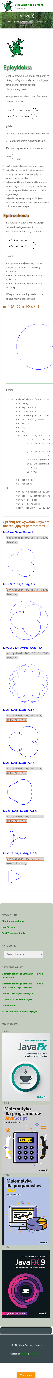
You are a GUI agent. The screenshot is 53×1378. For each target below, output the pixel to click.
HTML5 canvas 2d (23, 22)
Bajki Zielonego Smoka (13, 933)
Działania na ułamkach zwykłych (18, 999)
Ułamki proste (9, 1005)
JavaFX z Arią (8, 927)
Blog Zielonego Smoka (29, 4)
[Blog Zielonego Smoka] (7, 6)
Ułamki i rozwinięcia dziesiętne (17, 993)
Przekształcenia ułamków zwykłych (20, 1011)
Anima (23, 1353)
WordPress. (36, 1353)
